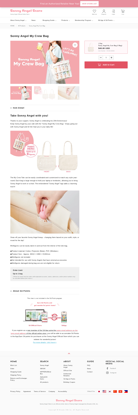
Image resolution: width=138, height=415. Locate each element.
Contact (90, 372)
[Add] (111, 57)
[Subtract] (101, 57)
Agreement (27, 391)
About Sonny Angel (17, 20)
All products (44, 382)
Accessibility (62, 391)
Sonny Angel (44, 365)
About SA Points (21, 291)
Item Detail (18, 108)
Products (64, 20)
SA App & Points (69, 379)
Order (12, 368)
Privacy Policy (15, 391)
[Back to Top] (69, 353)
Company (52, 391)
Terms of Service (40, 391)
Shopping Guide (48, 20)
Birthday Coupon (69, 382)
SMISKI (43, 368)
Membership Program (83, 20)
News (33, 20)
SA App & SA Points (105, 20)
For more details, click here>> (45, 342)
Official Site (68, 370)
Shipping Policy (15, 375)
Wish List (13, 365)
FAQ (88, 365)
